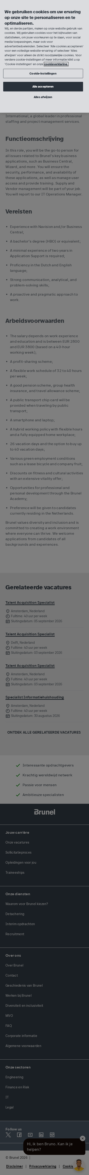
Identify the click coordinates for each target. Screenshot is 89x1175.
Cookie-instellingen (42, 73)
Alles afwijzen (43, 97)
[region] (44, 56)
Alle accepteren (43, 86)
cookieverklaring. (56, 64)
